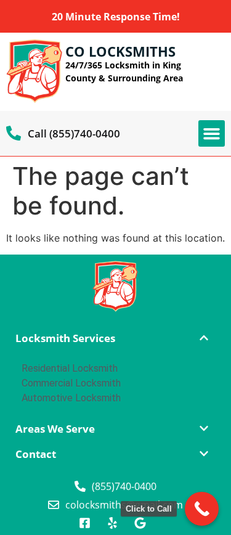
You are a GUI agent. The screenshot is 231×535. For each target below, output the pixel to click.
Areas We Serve (55, 429)
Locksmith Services (65, 338)
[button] (211, 133)
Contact (35, 454)
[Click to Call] (202, 509)
